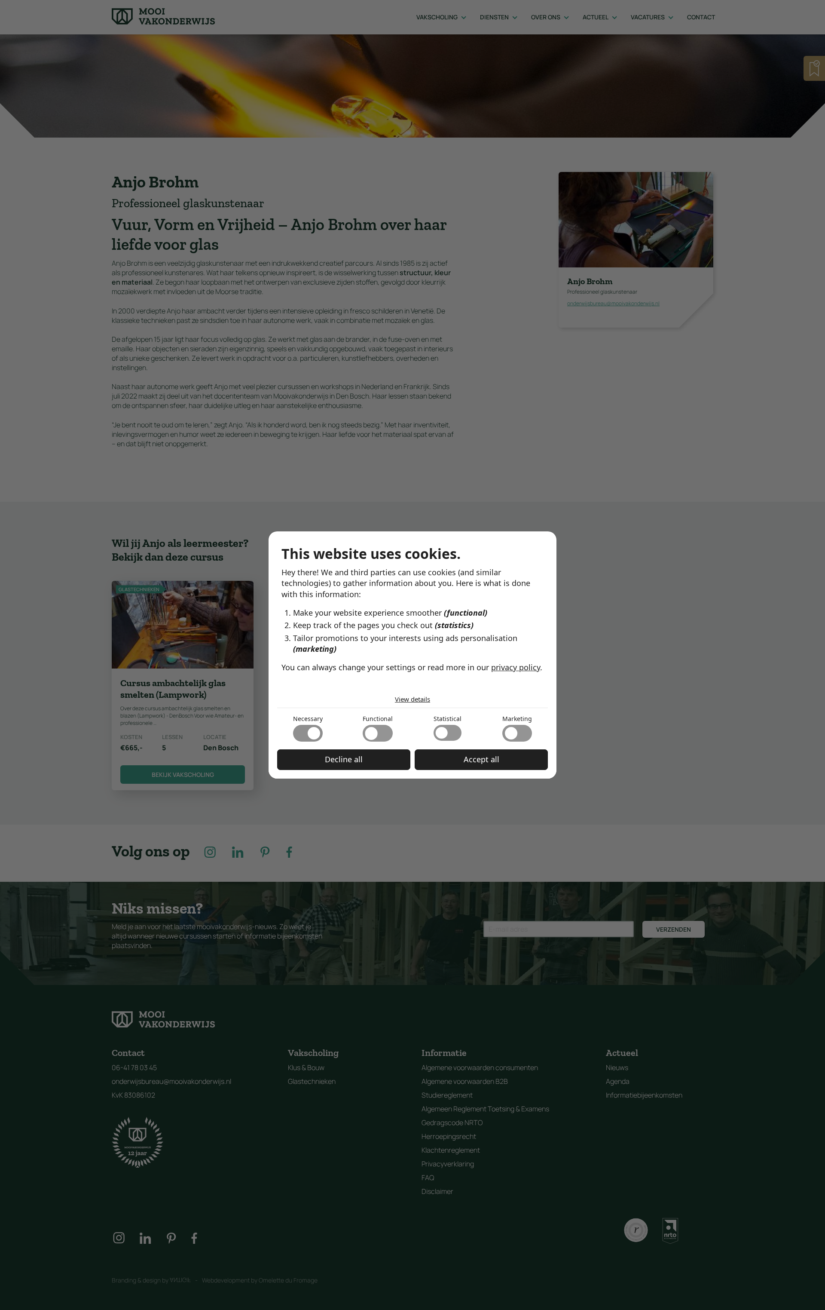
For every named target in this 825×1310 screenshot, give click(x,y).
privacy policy (515, 667)
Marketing (517, 719)
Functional (378, 719)
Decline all (344, 759)
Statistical (447, 719)
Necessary (308, 719)
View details (412, 699)
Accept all (481, 759)
